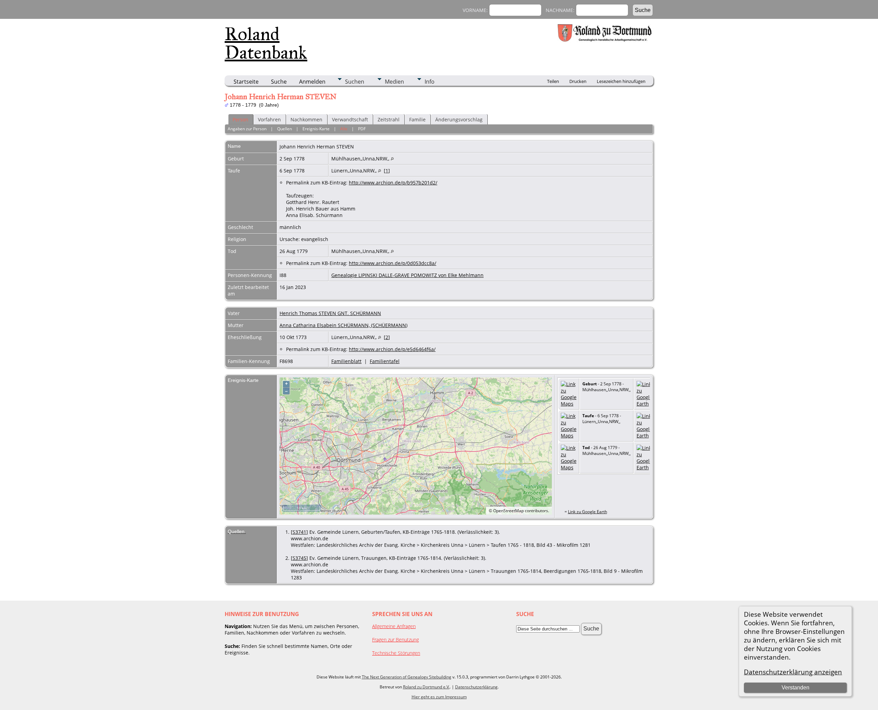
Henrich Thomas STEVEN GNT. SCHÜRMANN (330, 313)
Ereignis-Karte (316, 129)
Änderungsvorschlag (459, 119)
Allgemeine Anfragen (394, 626)
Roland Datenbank (266, 43)
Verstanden (795, 687)
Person (240, 119)
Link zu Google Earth (587, 512)
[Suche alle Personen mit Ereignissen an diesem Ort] (392, 158)
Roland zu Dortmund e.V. (426, 687)
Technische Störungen (396, 653)
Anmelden (312, 81)
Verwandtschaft (350, 119)
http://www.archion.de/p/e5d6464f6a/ (392, 349)
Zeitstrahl (389, 119)
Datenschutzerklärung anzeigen (793, 671)
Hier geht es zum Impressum (439, 697)
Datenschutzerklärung (476, 687)
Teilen (553, 81)
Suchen (354, 81)
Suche (279, 81)
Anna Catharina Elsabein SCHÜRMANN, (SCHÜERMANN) (343, 325)
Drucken (577, 81)
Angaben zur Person (247, 129)
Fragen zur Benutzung (395, 639)
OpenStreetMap (508, 511)
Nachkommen (306, 119)
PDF (362, 129)
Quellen (284, 129)
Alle (343, 129)
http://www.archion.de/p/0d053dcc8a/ (392, 263)
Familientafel (385, 361)
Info (430, 81)
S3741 (299, 532)
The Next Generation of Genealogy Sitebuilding (406, 677)
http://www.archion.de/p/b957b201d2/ (393, 182)
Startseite (246, 81)
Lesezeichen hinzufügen (621, 81)
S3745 (299, 558)
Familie (417, 119)
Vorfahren (269, 119)
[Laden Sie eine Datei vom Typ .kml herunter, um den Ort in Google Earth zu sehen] (644, 403)
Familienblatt (346, 361)
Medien (394, 81)
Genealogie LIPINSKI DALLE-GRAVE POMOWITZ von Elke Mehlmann (407, 275)
